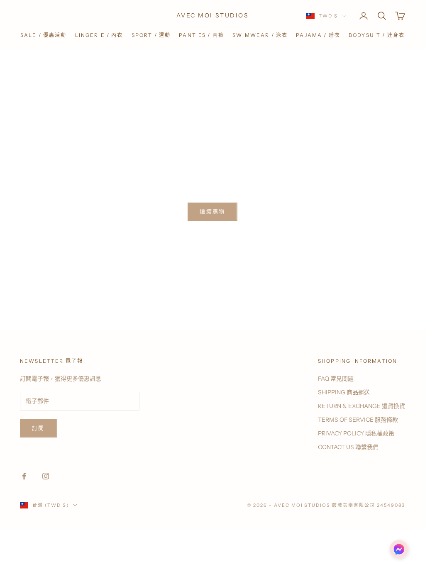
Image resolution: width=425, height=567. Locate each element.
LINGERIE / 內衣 (99, 35)
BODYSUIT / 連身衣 (377, 35)
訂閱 (38, 428)
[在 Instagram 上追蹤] (46, 476)
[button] (399, 549)
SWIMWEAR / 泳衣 (260, 35)
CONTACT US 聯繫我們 (348, 447)
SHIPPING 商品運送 (344, 392)
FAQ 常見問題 (336, 378)
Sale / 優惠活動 (43, 35)
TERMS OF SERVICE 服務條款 (358, 419)
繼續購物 (212, 211)
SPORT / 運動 (151, 35)
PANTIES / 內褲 (201, 35)
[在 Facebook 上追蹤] (24, 476)
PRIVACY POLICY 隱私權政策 (356, 433)
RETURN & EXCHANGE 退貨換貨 (361, 406)
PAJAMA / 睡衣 (318, 35)
